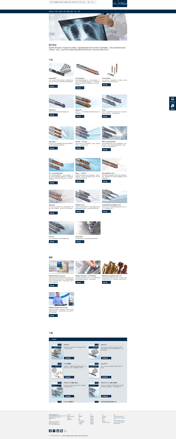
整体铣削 (80, 416)
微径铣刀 (103, 417)
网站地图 (82, 435)
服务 (71, 11)
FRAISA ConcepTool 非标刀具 (119, 420)
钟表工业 (92, 420)
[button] (82, 2)
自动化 (60, 11)
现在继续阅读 (68, 358)
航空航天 (92, 423)
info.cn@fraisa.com (56, 423)
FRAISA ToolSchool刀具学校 (119, 422)
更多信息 (52, 86)
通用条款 (68, 435)
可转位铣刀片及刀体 (106, 422)
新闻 (70, 2)
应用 (64, 11)
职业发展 (61, 2)
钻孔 (79, 417)
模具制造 (92, 416)
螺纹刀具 (103, 420)
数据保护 (76, 435)
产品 (75, 11)
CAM (56, 11)
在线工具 (51, 11)
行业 (68, 11)
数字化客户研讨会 (117, 423)
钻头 (103, 419)
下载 (78, 11)
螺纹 (79, 419)
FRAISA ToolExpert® (71, 416)
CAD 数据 (68, 417)
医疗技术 (92, 419)
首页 (51, 2)
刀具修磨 (80, 423)
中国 (83, 2)
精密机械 (92, 422)
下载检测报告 (69, 419)
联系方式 (74, 2)
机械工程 (92, 417)
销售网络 (66, 2)
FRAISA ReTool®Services (118, 416)
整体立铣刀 (104, 416)
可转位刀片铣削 (81, 420)
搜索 (79, 435)
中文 (92, 2)
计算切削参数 (81, 422)
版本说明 (72, 435)
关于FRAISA (55, 2)
